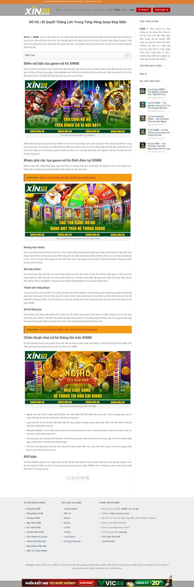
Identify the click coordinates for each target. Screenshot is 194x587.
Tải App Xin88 (33, 518)
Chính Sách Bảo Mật (36, 541)
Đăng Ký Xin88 (33, 509)
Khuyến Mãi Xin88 (35, 532)
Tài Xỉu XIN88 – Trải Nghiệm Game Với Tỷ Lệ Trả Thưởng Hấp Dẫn (159, 105)
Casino (109, 10)
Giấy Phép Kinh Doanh (37, 536)
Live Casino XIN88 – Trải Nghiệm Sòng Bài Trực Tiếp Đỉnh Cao (158, 92)
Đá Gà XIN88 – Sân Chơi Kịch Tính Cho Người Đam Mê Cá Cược (159, 146)
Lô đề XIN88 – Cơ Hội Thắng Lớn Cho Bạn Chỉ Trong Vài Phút (159, 132)
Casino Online (70, 509)
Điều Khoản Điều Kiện (37, 546)
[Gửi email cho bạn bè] (78, 478)
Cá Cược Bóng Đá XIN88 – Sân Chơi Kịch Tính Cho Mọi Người (158, 119)
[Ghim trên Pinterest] (82, 478)
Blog (132, 10)
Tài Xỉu (78, 10)
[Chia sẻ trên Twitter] (73, 478)
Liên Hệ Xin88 (108, 541)
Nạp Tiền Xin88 (34, 523)
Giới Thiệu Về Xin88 (111, 536)
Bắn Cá (125, 10)
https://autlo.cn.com (119, 513)
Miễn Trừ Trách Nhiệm (37, 550)
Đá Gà (101, 10)
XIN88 (58, 10)
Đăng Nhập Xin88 (35, 513)
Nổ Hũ (117, 10)
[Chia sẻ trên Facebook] (68, 478)
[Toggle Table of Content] (126, 55)
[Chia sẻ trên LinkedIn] (87, 478)
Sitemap (123, 532)
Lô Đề (94, 10)
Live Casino (68, 10)
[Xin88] (37, 10)
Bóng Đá (87, 10)
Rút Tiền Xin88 (33, 527)
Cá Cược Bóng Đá (72, 541)
